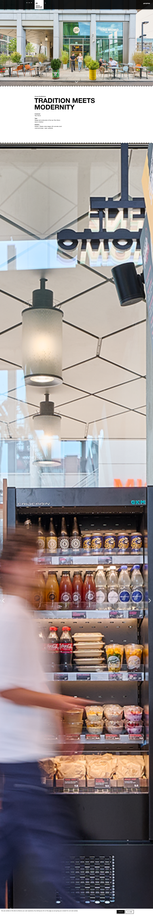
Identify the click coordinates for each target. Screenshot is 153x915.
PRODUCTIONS (39, 7)
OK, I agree (129, 911)
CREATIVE (38, 5)
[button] (3, 600)
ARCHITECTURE (39, 6)
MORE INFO (120, 911)
